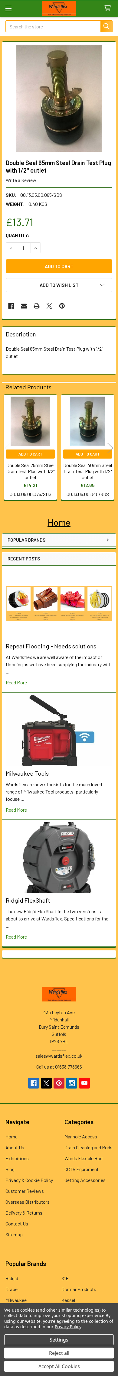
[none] (59, 98)
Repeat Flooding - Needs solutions (51, 646)
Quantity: (18, 235)
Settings (59, 1339)
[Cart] (109, 8)
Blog (10, 1169)
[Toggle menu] (8, 8)
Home (11, 1136)
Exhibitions (17, 1158)
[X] (49, 305)
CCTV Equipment (81, 1169)
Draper (12, 1289)
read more (16, 682)
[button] (59, 522)
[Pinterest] (62, 305)
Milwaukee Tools (27, 773)
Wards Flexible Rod (83, 1158)
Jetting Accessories (85, 1180)
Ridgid (11, 1278)
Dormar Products (78, 1289)
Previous (8, 448)
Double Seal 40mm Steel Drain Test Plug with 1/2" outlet (87, 471)
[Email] (23, 305)
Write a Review (21, 180)
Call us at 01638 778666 (59, 1066)
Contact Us (16, 1223)
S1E (65, 1278)
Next (110, 448)
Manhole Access (80, 1136)
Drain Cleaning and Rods (88, 1147)
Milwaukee (16, 1300)
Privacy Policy (68, 1326)
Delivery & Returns (23, 1212)
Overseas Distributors (27, 1202)
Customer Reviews (24, 1191)
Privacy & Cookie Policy (29, 1180)
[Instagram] (71, 1083)
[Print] (36, 305)
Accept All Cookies (59, 1366)
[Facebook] (11, 305)
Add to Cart (30, 454)
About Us (14, 1147)
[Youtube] (84, 1083)
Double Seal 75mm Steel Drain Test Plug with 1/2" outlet (30, 471)
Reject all (59, 1353)
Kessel (68, 1300)
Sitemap (14, 1234)
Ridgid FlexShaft (28, 900)
